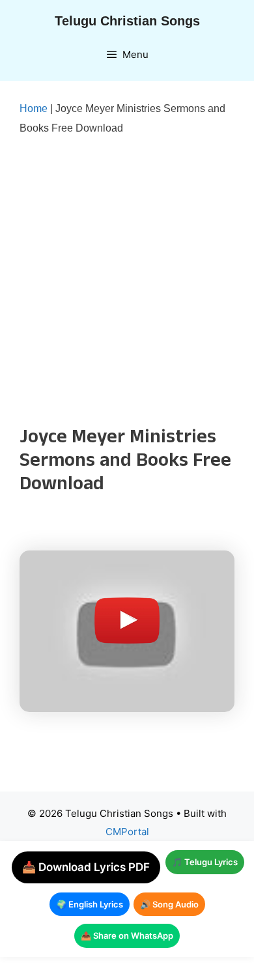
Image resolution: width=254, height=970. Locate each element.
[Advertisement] (127, 281)
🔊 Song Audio (169, 904)
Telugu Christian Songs (127, 21)
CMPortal (127, 831)
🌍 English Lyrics (89, 904)
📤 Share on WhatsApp (127, 935)
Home (34, 108)
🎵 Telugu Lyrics (205, 862)
